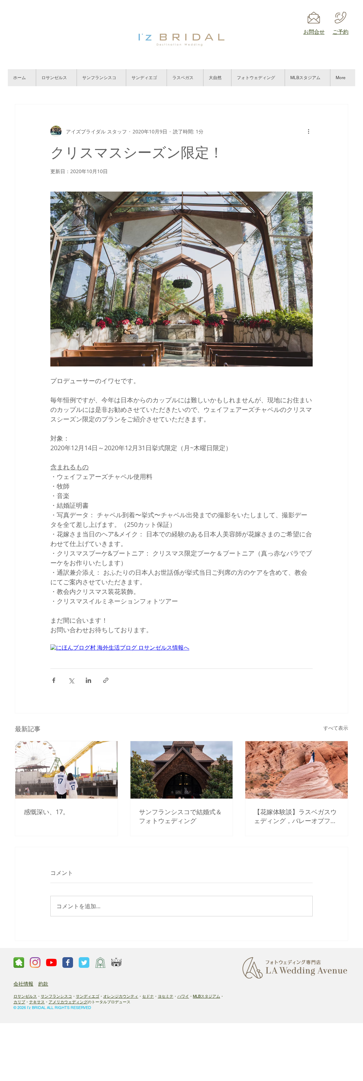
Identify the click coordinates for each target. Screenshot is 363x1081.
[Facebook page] (67, 962)
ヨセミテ (165, 996)
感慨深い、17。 (46, 811)
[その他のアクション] (308, 131)
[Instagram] (35, 962)
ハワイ (183, 996)
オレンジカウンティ (120, 996)
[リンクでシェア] (105, 680)
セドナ (148, 996)
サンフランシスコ (56, 996)
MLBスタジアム (206, 996)
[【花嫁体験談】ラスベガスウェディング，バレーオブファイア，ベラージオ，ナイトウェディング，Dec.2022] (296, 770)
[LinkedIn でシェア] (88, 680)
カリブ (19, 1001)
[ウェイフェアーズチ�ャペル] (100, 962)
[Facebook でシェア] (53, 680)
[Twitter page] (84, 962)
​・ (140, 996)
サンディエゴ (87, 996)
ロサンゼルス (25, 996)
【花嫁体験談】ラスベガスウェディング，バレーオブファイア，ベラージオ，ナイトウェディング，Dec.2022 (295, 816)
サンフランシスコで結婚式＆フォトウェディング (180, 816)
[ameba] (18, 962)
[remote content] (181, 648)
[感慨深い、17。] (66, 770)
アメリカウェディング (68, 1001)
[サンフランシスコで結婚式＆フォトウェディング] (181, 770)
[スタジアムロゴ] (116, 962)
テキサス (37, 1001)
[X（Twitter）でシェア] (71, 680)
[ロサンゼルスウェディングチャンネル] (51, 962)
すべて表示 (335, 727)
